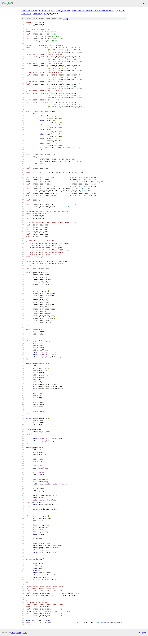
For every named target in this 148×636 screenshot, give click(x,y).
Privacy (18, 633)
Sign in (143, 3)
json (144, 633)
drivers (122, 10)
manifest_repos (46, 10)
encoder (37, 13)
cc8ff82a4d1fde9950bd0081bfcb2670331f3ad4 (93, 10)
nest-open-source (29, 10)
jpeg (44, 13)
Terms (25, 633)
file (65, 19)
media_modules (63, 10)
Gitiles (13, 633)
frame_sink (26, 13)
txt (139, 633)
